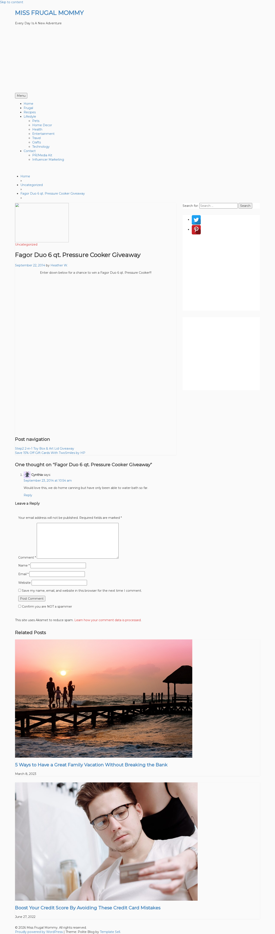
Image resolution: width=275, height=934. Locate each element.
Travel (36, 138)
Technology (41, 147)
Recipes (30, 112)
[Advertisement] (137, 61)
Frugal (28, 108)
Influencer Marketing (48, 159)
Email (23, 574)
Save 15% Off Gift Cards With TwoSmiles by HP (50, 453)
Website (24, 583)
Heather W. (59, 265)
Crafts (36, 142)
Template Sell (110, 932)
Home (28, 104)
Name (24, 565)
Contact (30, 151)
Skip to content (11, 2)
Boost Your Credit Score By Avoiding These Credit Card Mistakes (87, 907)
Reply (28, 495)
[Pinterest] (196, 229)
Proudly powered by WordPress (39, 932)
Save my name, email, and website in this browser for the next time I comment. (82, 591)
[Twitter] (196, 219)
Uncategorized (26, 244)
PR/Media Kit (42, 155)
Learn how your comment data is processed (107, 620)
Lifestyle (30, 116)
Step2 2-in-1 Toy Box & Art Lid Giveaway (44, 448)
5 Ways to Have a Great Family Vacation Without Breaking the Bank (91, 764)
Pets (35, 121)
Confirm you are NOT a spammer (46, 606)
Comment (27, 557)
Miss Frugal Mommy (49, 12)
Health (37, 129)
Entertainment (43, 134)
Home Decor (42, 125)
